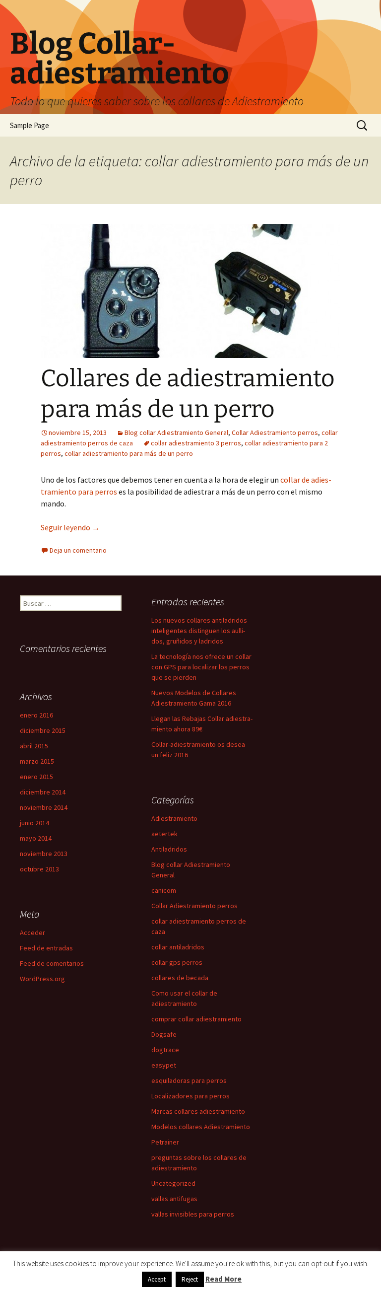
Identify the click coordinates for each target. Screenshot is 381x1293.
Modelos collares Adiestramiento (200, 1126)
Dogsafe (164, 1034)
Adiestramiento (174, 818)
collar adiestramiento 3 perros (196, 442)
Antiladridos (169, 849)
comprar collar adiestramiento (196, 1018)
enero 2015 (36, 776)
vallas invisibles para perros (192, 1214)
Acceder (32, 932)
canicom (163, 890)
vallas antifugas (174, 1198)
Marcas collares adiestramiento (198, 1111)
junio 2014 (34, 822)
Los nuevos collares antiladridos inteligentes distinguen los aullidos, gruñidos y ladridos (199, 631)
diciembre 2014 (42, 792)
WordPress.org (42, 978)
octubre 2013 (39, 868)
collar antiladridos (177, 946)
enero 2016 (36, 715)
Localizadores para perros (190, 1095)
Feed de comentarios (52, 963)
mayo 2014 (36, 838)
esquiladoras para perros (189, 1080)
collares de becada (179, 977)
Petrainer (165, 1142)
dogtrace (165, 1049)
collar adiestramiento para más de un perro (128, 453)
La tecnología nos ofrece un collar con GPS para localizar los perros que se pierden (201, 667)
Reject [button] (190, 1279)
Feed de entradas (46, 947)
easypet (163, 1065)
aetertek (164, 833)
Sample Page (29, 125)
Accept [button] (157, 1279)
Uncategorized (173, 1183)
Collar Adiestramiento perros (275, 432)
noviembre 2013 (43, 853)
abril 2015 (34, 745)
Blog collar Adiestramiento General (176, 432)
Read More (223, 1279)
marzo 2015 (37, 761)
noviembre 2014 (43, 807)
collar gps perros (176, 962)
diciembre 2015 (42, 730)
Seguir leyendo (70, 527)
